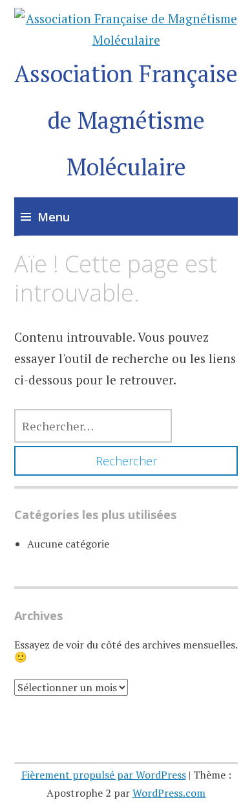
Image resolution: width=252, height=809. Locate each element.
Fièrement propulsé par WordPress (103, 775)
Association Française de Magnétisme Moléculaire (126, 120)
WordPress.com (168, 793)
